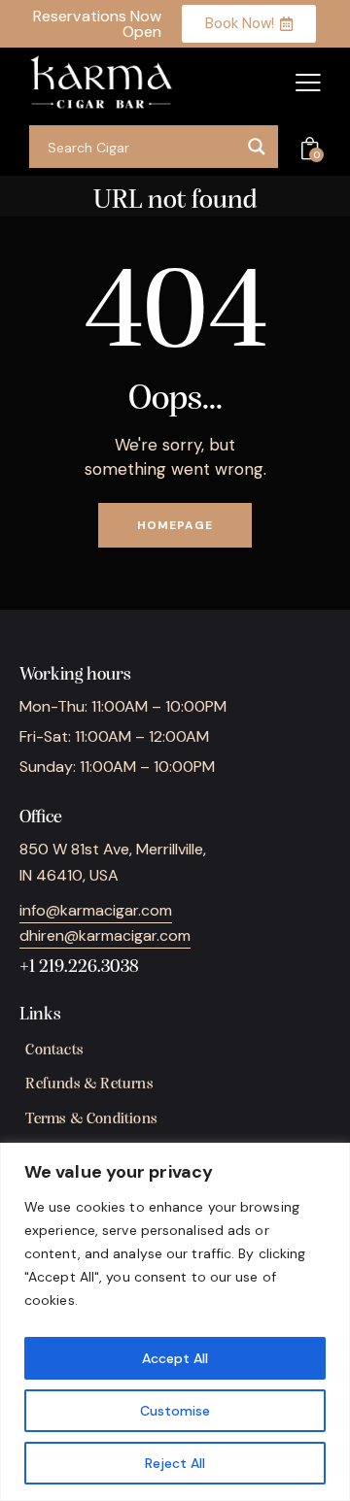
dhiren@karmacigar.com (105, 935)
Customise (175, 1410)
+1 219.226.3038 (79, 967)
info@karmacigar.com (95, 910)
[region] (175, 1322)
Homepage (175, 525)
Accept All (175, 1358)
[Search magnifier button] (256, 146)
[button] (308, 82)
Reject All (175, 1463)
